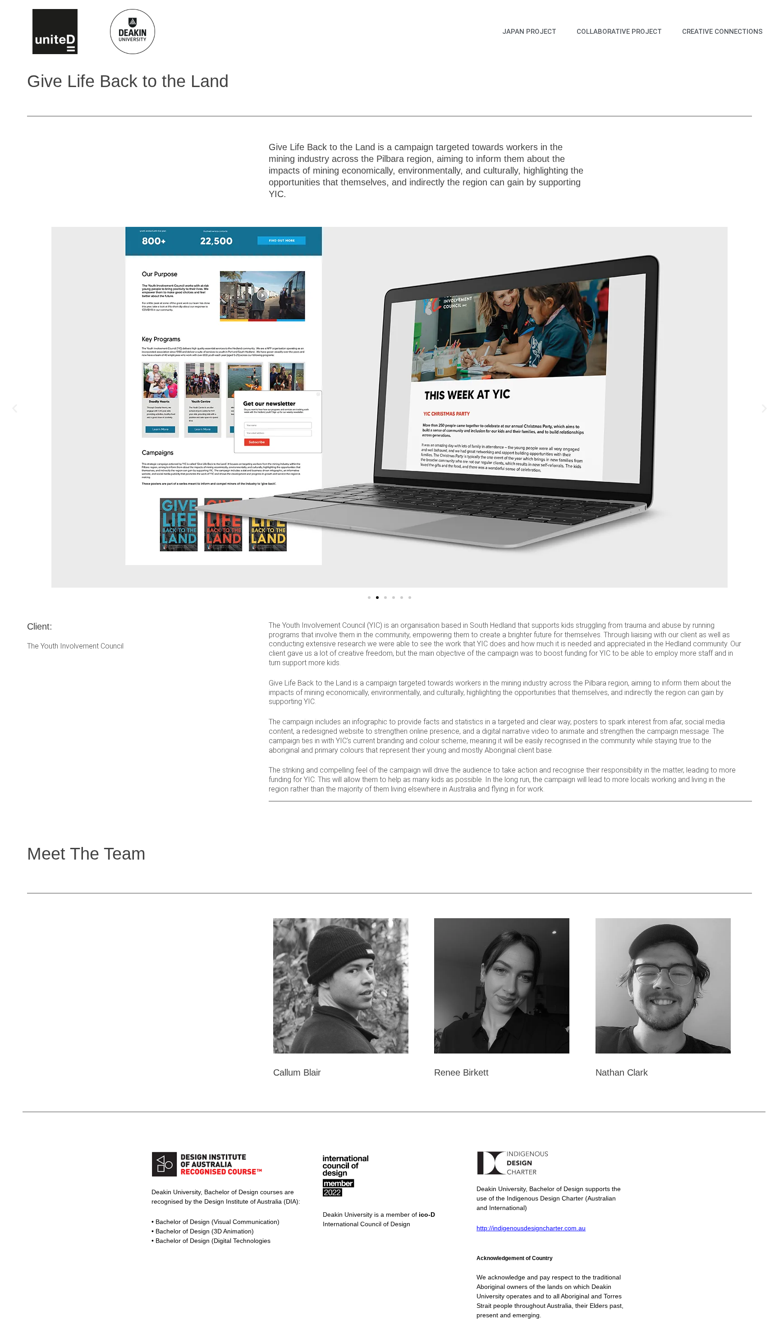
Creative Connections (722, 32)
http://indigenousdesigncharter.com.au (531, 1228)
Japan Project (529, 32)
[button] (14, 408)
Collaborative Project (619, 32)
